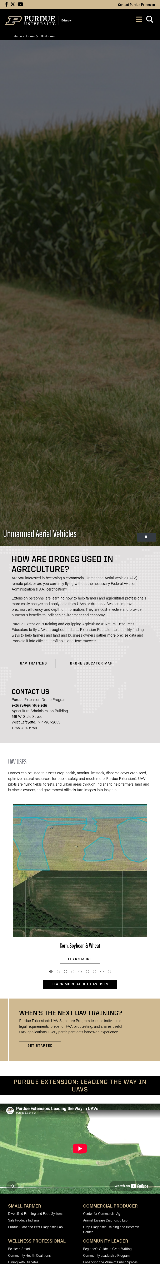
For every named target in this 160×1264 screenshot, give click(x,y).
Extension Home (23, 36)
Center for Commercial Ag (101, 1214)
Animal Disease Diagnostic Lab (105, 1220)
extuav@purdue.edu (29, 706)
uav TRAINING (33, 663)
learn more (80, 959)
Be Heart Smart (19, 1249)
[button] (50, 971)
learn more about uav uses (80, 984)
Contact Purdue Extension (136, 4)
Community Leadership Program (106, 1256)
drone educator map (91, 663)
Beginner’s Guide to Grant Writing (107, 1249)
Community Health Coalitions (29, 1256)
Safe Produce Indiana (23, 1220)
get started (40, 1045)
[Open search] (149, 20)
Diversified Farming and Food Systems (35, 1214)
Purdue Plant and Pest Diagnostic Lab (35, 1227)
